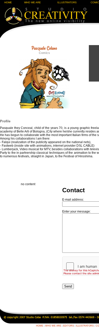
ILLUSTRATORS (67, 2)
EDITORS (68, 325)
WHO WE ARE (32, 2)
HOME (8, 2)
